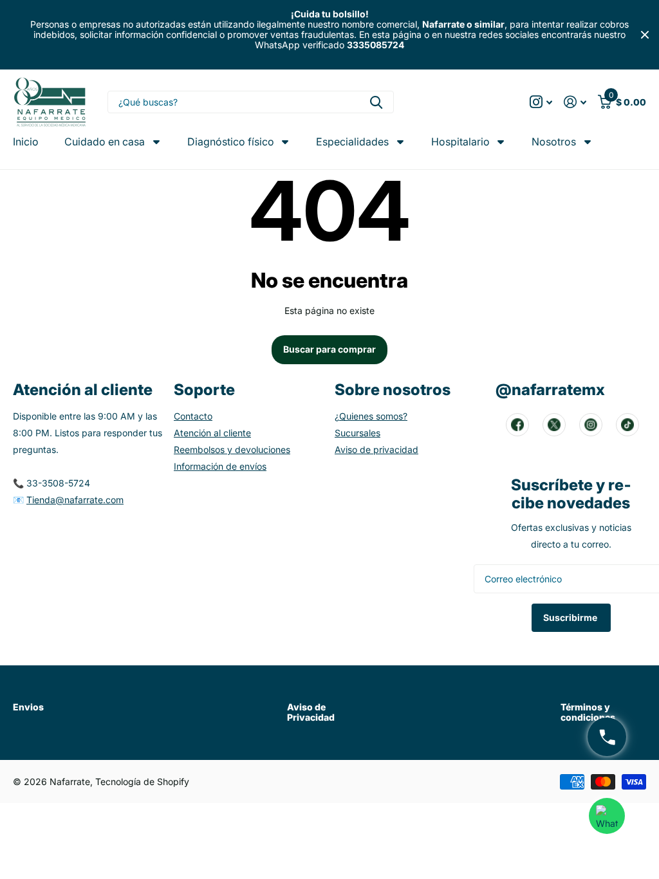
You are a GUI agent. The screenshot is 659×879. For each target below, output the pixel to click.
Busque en (376, 102)
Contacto (193, 416)
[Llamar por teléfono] (607, 736)
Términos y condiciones (588, 712)
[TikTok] (627, 424)
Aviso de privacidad (376, 449)
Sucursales (357, 432)
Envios (28, 706)
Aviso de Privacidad (311, 712)
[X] (554, 424)
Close (645, 34)
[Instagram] (590, 424)
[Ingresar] (575, 102)
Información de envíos (220, 466)
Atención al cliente (212, 432)
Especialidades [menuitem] (352, 141)
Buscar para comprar (329, 349)
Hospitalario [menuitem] (460, 141)
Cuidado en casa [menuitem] (104, 141)
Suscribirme (571, 617)
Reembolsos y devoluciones (232, 449)
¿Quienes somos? (371, 416)
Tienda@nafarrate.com (75, 499)
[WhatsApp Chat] (607, 816)
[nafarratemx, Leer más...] (541, 102)
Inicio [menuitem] (26, 142)
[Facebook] (517, 424)
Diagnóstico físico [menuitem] (230, 141)
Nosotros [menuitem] (554, 141)
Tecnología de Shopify (142, 781)
